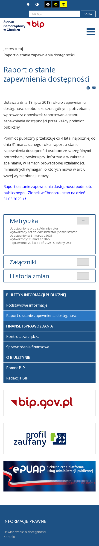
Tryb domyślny (28, 4)
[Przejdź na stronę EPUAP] (49, 475)
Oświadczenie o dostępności (24, 532)
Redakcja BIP (17, 378)
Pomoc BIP (15, 367)
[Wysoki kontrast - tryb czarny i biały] (47, 4)
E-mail (94, 87)
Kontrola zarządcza (22, 336)
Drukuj (88, 87)
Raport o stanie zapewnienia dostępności (41, 315)
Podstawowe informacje (26, 305)
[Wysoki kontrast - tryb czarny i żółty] (55, 4)
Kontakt (9, 537)
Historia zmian (29, 276)
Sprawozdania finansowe (27, 346)
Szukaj (88, 14)
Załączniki (23, 262)
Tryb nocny (37, 4)
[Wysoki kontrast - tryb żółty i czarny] (63, 4)
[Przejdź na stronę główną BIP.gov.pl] (42, 402)
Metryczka (24, 221)
